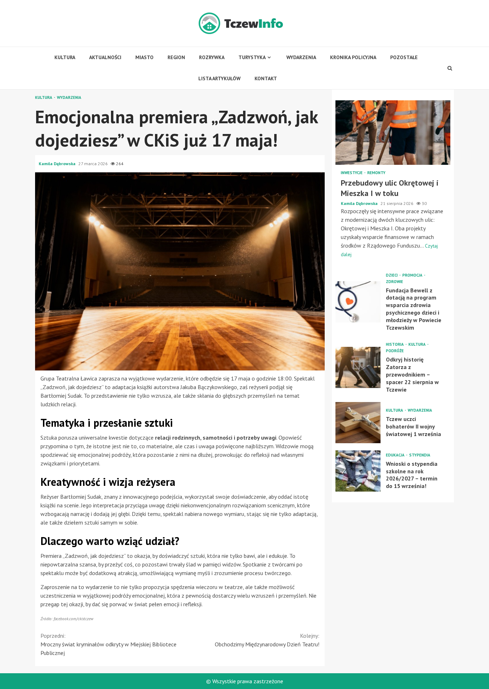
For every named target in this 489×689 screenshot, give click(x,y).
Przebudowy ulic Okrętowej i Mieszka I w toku (392, 132)
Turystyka (252, 57)
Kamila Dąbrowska (58, 163)
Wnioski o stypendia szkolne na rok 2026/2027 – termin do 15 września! (358, 471)
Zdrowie (394, 281)
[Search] (450, 68)
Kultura (64, 57)
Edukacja (396, 455)
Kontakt (266, 78)
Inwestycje (352, 173)
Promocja (412, 275)
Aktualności (105, 57)
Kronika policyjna (353, 57)
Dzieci (392, 275)
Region (176, 57)
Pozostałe (404, 57)
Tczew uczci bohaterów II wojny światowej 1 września (358, 422)
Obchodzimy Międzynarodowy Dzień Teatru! (267, 640)
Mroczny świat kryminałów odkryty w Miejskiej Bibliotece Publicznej (108, 644)
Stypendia (419, 455)
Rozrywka (211, 57)
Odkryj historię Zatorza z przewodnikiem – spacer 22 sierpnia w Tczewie (358, 367)
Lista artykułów (219, 78)
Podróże (395, 351)
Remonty (376, 173)
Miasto (144, 57)
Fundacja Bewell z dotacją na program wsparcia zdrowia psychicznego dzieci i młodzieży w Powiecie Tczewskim (358, 301)
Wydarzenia (301, 57)
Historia (395, 344)
